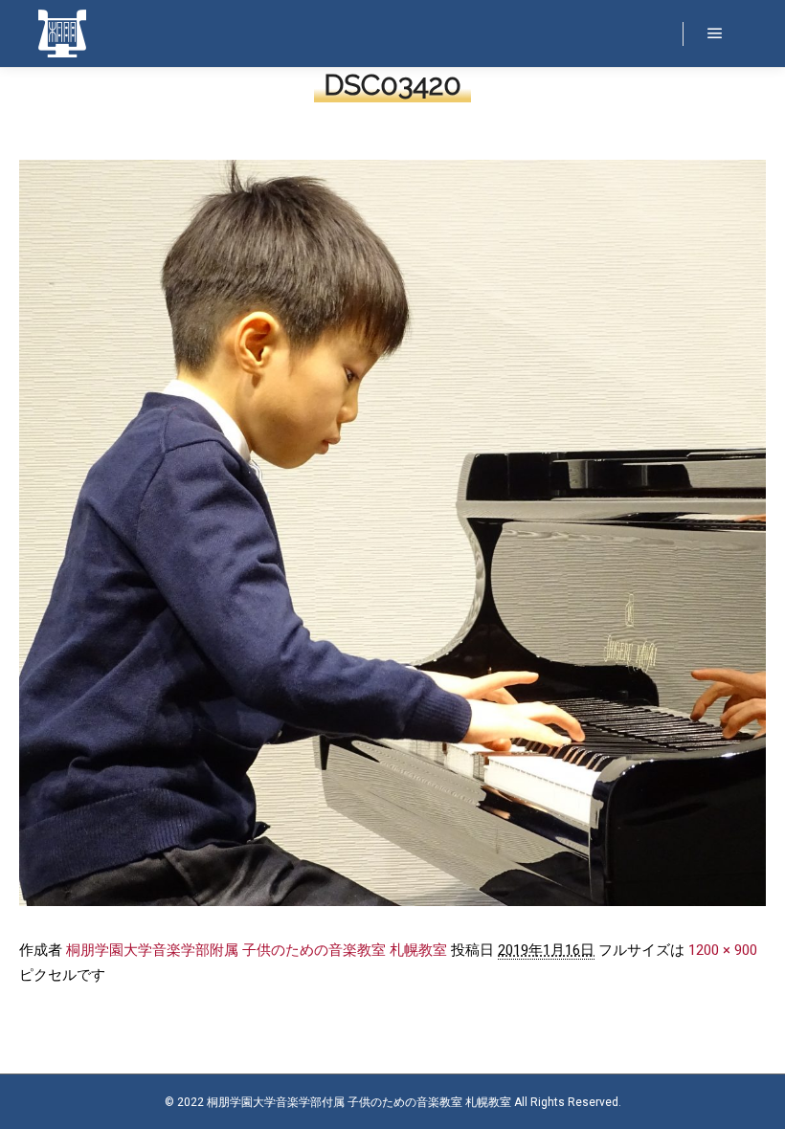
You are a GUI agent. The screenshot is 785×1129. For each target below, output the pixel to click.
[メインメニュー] (715, 33)
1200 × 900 (722, 950)
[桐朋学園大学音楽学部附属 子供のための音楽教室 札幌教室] (62, 33)
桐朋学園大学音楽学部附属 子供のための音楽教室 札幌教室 (256, 950)
